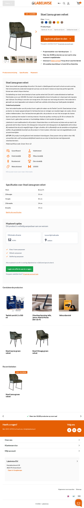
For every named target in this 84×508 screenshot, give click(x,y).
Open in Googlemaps (15, 470)
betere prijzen (56, 61)
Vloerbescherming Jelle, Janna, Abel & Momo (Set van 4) (41, 317)
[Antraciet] (42, 22)
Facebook (69, 430)
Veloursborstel (65, 315)
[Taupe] (61, 22)
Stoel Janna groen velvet (13, 395)
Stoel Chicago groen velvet (40, 352)
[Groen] (50, 22)
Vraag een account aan (65, 44)
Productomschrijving (10, 72)
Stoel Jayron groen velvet (13, 352)
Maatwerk (34, 72)
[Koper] (54, 22)
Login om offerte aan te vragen (19, 269)
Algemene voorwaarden (66, 489)
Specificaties (24, 72)
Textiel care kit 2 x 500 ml (14, 316)
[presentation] (34, 32)
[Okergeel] (58, 22)
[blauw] (46, 22)
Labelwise (45, 504)
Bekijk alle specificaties (13, 212)
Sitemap (78, 489)
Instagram (74, 430)
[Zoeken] (64, 3)
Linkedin (79, 430)
